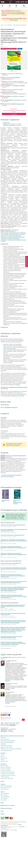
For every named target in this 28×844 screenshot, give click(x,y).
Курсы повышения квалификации (7, 742)
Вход (16, 7)
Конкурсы (3, 784)
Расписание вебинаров (6, 648)
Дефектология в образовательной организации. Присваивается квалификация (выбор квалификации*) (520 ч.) (13, 547)
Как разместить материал (6, 770)
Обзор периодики (4, 798)
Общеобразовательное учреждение (8, 772)
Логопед (6, 235)
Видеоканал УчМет (4, 765)
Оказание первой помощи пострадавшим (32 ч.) (11, 563)
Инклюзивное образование (13, 237)
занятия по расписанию (18, 81)
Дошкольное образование (6, 767)
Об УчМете (3, 753)
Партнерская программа (6, 808)
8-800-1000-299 (21, 2)
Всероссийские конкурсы (6, 787)
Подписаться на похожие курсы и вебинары (15, 518)
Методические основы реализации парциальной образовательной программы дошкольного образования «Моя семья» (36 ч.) (13, 575)
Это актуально (3, 799)
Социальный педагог (13, 234)
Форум (2, 802)
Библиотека (3, 764)
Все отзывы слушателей (10, 706)
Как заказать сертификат (6, 768)
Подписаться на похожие (8, 48)
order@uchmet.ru (4, 731)
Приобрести (12, 125)
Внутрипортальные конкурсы (6, 785)
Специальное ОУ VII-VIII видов (7, 778)
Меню (2, 7)
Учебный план (6, 122)
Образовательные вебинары (6, 745)
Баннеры (2, 759)
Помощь (2, 781)
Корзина (9, 7)
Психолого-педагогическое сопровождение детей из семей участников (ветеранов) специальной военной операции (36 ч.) (13, 569)
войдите (8, 445)
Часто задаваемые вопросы (6, 750)
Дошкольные (6, 232)
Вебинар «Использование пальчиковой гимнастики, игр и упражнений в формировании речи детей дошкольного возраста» (13, 606)
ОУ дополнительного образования (7, 773)
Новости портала (4, 795)
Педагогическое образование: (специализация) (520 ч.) (12, 535)
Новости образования (5, 793)
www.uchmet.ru (22, 826)
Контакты (2, 754)
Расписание (3, 737)
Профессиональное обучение (6, 747)
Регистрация (24, 7)
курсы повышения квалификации (13, 77)
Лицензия (4, 73)
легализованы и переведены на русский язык (14, 395)
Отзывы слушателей (5, 739)
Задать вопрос (5, 404)
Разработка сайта (4, 827)
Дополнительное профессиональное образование (12, 735)
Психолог (10, 235)
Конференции (3, 743)
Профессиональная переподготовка (8, 740)
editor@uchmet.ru (4, 730)
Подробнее (4, 15)
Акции (2, 811)
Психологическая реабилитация (14, 239)
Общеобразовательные (14, 232)
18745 (3, 654)
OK (23, 719)
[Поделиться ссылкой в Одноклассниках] (21, 49)
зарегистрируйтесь (16, 445)
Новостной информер (5, 796)
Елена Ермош (4, 417)
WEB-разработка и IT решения (8, 805)
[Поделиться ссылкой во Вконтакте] (18, 49)
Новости (3, 791)
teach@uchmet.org (4, 729)
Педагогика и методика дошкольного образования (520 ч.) (13, 524)
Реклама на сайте (4, 761)
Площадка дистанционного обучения (8, 775)
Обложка (5, 123)
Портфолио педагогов (5, 776)
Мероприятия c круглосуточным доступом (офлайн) (11, 748)
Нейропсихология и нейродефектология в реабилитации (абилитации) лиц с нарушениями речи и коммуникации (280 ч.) (14, 540)
